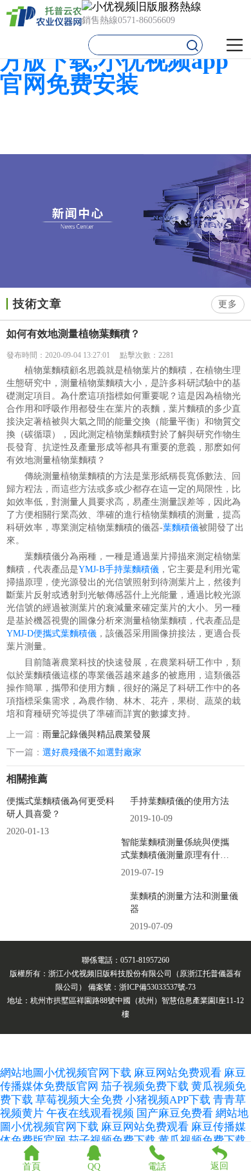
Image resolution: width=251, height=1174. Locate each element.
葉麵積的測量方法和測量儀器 (184, 902)
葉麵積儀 (181, 527)
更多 (227, 304)
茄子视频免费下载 (145, 1086)
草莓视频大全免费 (79, 1100)
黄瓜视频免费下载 (202, 1140)
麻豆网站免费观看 (177, 1073)
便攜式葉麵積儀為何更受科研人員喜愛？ (60, 807)
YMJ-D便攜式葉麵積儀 (51, 633)
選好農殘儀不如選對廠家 (92, 752)
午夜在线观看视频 (90, 1113)
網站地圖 (22, 1073)
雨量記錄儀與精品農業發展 (96, 734)
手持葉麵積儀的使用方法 (179, 801)
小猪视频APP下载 (168, 1100)
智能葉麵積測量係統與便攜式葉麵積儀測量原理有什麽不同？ (175, 849)
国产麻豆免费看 (176, 1113)
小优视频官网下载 (87, 1073)
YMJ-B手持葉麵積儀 (119, 569)
